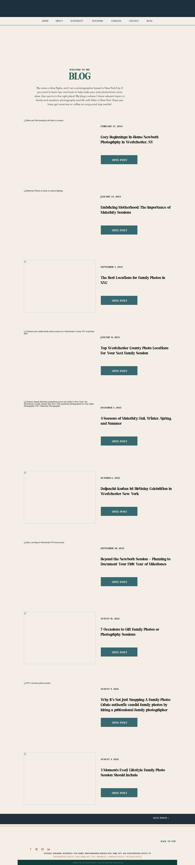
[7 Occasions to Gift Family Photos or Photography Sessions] (60, 638)
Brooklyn (102, 857)
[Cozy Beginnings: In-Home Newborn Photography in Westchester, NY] (60, 145)
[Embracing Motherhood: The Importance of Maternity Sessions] (60, 216)
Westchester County (63, 857)
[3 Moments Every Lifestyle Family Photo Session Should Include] (60, 778)
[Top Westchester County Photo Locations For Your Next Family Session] (60, 356)
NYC (93, 857)
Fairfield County (116, 857)
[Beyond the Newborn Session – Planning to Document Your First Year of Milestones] (60, 567)
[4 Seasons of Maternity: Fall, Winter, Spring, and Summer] (60, 427)
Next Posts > (161, 818)
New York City (83, 857)
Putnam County (134, 857)
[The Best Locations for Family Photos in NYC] (60, 286)
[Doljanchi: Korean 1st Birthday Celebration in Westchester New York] (60, 497)
